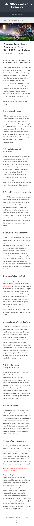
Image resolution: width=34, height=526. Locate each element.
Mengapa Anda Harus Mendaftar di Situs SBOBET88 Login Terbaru (17, 47)
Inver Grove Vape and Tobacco (17, 5)
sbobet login (7, 286)
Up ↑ (17, 522)
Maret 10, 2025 (8, 53)
